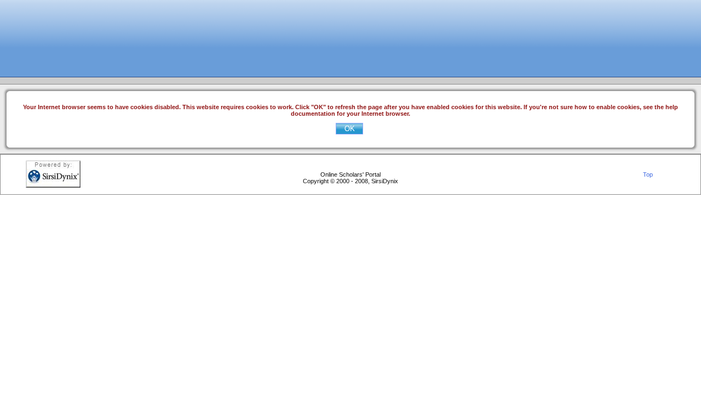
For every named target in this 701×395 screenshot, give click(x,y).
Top (648, 174)
